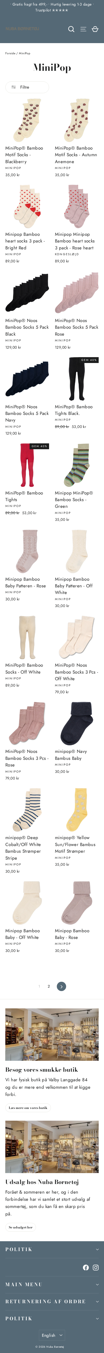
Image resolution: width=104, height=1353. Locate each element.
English (48, 1335)
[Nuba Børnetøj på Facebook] (86, 1267)
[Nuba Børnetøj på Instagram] (96, 1267)
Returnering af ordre (45, 1301)
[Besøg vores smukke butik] (52, 1034)
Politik (19, 1249)
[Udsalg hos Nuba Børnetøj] (52, 1147)
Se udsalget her (21, 1227)
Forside (10, 53)
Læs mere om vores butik (28, 1107)
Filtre (24, 87)
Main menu (24, 1284)
